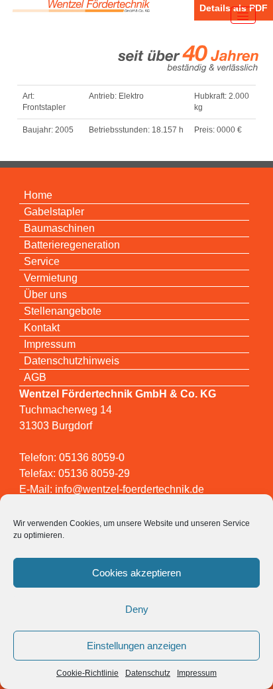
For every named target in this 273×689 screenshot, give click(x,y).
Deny (136, 609)
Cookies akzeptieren (136, 572)
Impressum (197, 673)
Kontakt (42, 327)
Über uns (45, 294)
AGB (35, 377)
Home (38, 195)
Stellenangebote (62, 311)
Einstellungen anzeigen (136, 645)
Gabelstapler (54, 211)
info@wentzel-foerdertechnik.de (129, 489)
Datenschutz (147, 673)
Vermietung (51, 278)
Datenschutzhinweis (71, 360)
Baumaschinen (59, 228)
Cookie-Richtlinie (87, 673)
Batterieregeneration (72, 244)
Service (42, 261)
